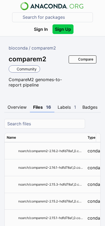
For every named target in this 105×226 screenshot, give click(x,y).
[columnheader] (45, 137)
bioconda (18, 48)
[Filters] (96, 124)
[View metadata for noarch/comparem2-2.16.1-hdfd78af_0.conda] (11, 167)
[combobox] (56, 17)
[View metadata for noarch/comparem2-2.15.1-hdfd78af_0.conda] (11, 218)
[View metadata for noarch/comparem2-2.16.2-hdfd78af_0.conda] (11, 151)
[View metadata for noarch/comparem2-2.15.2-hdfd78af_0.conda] (11, 201)
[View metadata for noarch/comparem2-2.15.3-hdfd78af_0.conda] (11, 184)
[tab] (17, 107)
